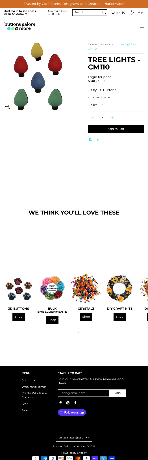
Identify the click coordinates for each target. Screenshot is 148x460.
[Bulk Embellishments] (52, 288)
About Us (28, 380)
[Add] (112, 118)
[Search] (104, 13)
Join (118, 393)
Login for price (99, 77)
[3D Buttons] (19, 288)
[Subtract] (93, 118)
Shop (18, 316)
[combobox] (87, 13)
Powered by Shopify (74, 452)
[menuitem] (118, 13)
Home (92, 44)
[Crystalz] (86, 288)
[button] (90, 139)
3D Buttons (18, 308)
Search (27, 410)
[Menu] (142, 26)
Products (107, 44)
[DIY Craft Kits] (120, 288)
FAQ (25, 404)
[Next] (78, 333)
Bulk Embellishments (52, 310)
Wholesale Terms (34, 387)
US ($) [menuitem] (141, 12)
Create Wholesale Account (34, 395)
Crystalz (86, 308)
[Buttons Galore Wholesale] (20, 26)
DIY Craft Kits (119, 308)
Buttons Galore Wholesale (69, 446)
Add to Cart (116, 129)
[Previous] (70, 333)
